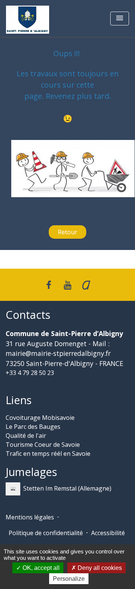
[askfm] (86, 284)
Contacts (28, 314)
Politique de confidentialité (46, 533)
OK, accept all (40, 568)
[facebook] (49, 284)
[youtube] (67, 284)
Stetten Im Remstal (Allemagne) (67, 488)
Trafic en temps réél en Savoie (48, 453)
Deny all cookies (99, 568)
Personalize (69, 579)
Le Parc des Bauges (33, 426)
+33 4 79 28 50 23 (30, 373)
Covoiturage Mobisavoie (40, 417)
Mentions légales (30, 517)
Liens (19, 400)
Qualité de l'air (26, 435)
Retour (67, 232)
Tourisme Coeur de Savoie (43, 444)
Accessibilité (108, 533)
